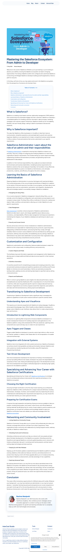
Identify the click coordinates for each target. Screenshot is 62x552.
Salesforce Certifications (38, 376)
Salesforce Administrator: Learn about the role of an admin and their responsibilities (29, 95)
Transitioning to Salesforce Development (20, 101)
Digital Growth (10, 516)
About (48, 531)
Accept (35, 546)
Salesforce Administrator (14, 151)
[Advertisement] (31, 15)
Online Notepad (35, 528)
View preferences (55, 546)
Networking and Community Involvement (20, 105)
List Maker (34, 531)
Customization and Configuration (18, 99)
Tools (33, 526)
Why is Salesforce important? (17, 93)
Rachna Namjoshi (18, 66)
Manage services (34, 543)
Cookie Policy (45, 549)
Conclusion (13, 107)
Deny (45, 546)
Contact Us (49, 528)
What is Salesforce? (15, 91)
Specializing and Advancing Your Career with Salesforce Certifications (26, 103)
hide (36, 87)
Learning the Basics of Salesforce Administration (22, 97)
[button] (59, 535)
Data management (12, 211)
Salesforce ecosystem (13, 413)
